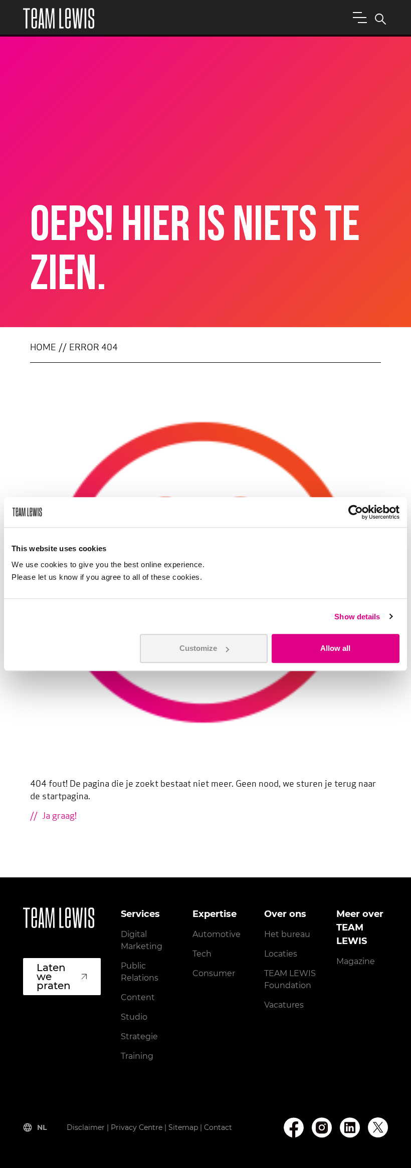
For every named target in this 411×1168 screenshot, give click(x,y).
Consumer (213, 973)
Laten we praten (54, 977)
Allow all (335, 648)
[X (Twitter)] (378, 1127)
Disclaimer (86, 1127)
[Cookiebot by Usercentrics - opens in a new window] (355, 512)
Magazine (355, 961)
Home (43, 348)
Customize (198, 648)
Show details (357, 616)
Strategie (139, 1036)
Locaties (280, 954)
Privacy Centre (136, 1127)
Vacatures (284, 1005)
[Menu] (358, 17)
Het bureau (287, 934)
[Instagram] (322, 1127)
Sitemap (183, 1127)
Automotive (216, 934)
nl (42, 1127)
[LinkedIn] (350, 1127)
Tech (202, 954)
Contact (218, 1127)
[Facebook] (294, 1127)
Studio (134, 1017)
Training (137, 1056)
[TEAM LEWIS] (58, 18)
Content (138, 997)
